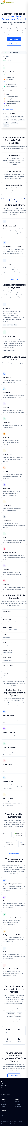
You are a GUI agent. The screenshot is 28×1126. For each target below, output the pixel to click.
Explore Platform (14, 43)
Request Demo (14, 1075)
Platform (3, 1101)
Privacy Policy (4, 1123)
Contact (3, 1115)
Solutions (3, 1104)
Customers (18, 1106)
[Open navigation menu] (25, 2)
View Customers (14, 853)
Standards (17, 1104)
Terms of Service (14, 1123)
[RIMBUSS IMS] (4, 1085)
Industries (17, 1101)
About (2, 1113)
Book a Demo (14, 39)
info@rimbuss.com (5, 1094)
